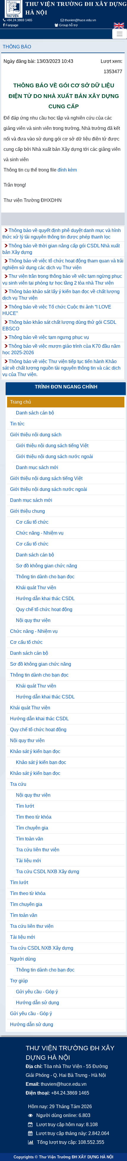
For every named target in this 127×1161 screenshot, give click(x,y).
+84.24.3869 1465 (19, 20)
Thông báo (17, 46)
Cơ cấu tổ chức (32, 522)
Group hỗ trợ (68, 25)
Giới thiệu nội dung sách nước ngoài (54, 456)
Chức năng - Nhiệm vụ (40, 532)
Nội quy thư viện (33, 620)
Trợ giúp (19, 980)
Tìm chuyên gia (32, 827)
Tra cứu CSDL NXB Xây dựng (47, 871)
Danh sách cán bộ (35, 412)
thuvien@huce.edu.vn (80, 20)
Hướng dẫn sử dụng (37, 1002)
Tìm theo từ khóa (33, 816)
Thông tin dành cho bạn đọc (45, 576)
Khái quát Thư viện (36, 587)
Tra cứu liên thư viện (37, 849)
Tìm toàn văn (29, 838)
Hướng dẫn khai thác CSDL (45, 598)
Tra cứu (18, 784)
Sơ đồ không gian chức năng (46, 565)
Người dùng (23, 958)
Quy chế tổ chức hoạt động (44, 609)
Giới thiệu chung (27, 511)
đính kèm (67, 169)
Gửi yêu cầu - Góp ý (37, 991)
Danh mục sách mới (37, 467)
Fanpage (11, 25)
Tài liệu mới (28, 860)
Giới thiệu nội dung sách (35, 434)
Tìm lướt (25, 806)
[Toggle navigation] (119, 34)
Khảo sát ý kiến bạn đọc (35, 751)
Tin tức (17, 423)
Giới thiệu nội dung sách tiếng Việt (52, 445)
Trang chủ (20, 401)
